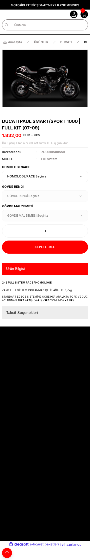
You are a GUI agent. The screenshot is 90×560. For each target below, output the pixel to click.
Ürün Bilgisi (15, 268)
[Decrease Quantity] (8, 231)
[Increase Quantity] (82, 231)
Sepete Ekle (45, 247)
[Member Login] (74, 14)
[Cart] (84, 14)
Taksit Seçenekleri (22, 312)
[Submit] (83, 453)
